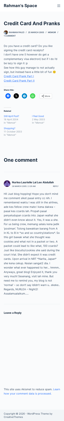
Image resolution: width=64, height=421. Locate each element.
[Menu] (58, 5)
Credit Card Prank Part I (19, 76)
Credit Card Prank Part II (19, 80)
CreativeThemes (13, 417)
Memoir (52, 32)
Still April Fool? (11, 116)
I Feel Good (38, 116)
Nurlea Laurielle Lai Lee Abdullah (33, 182)
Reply (56, 186)
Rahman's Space (20, 5)
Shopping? (9, 128)
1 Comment (10, 36)
